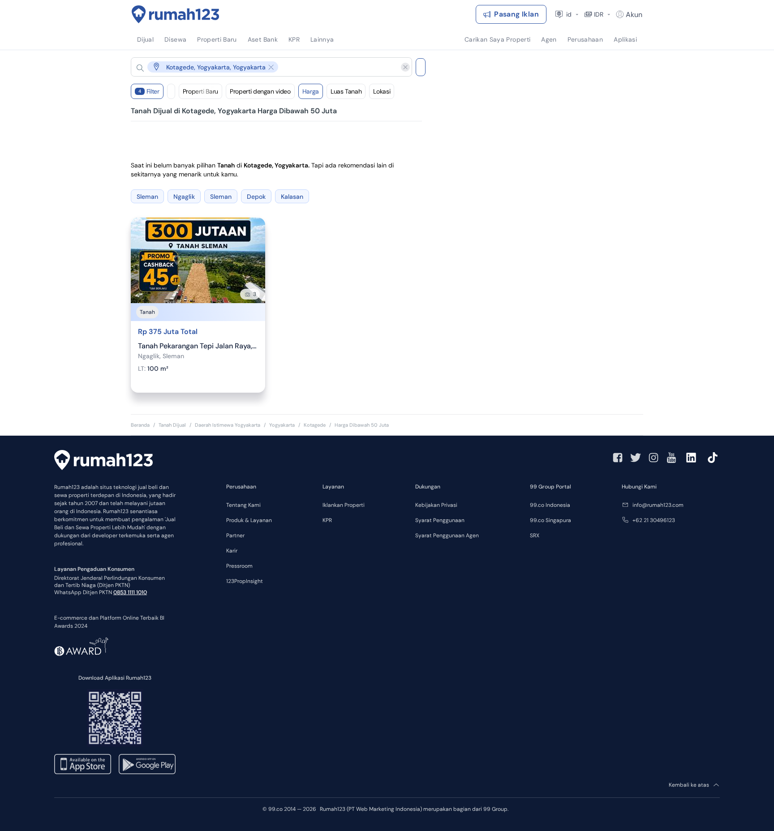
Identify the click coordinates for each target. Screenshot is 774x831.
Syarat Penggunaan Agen (447, 535)
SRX (534, 535)
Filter (148, 91)
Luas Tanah (346, 91)
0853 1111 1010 (130, 592)
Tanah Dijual (172, 425)
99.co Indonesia (550, 505)
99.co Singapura (550, 520)
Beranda (140, 425)
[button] (264, 67)
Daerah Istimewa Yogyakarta (227, 425)
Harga (310, 91)
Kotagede (315, 425)
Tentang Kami (243, 505)
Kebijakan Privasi (436, 505)
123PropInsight (244, 581)
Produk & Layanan (249, 520)
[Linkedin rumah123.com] (691, 457)
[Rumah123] (175, 14)
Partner (235, 535)
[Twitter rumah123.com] (635, 457)
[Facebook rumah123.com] (617, 457)
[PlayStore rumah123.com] (147, 764)
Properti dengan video (260, 91)
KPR (327, 520)
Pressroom (239, 566)
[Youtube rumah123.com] (671, 457)
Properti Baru (200, 91)
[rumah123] (103, 461)
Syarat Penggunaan (439, 520)
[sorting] (171, 91)
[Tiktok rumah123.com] (712, 457)
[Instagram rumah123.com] (653, 457)
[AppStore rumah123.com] (82, 764)
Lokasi (381, 91)
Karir (231, 550)
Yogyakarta (282, 425)
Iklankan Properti (343, 505)
